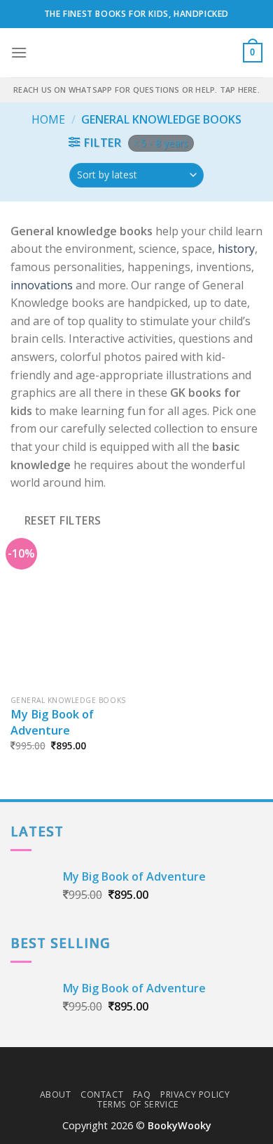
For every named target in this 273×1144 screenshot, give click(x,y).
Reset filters (63, 520)
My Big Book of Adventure (52, 722)
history (236, 248)
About (55, 1094)
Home (48, 119)
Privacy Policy (195, 1094)
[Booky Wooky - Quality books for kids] (136, 53)
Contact (101, 1094)
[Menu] (18, 52)
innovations (41, 285)
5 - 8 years (164, 143)
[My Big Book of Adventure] (70, 616)
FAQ (142, 1094)
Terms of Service (138, 1104)
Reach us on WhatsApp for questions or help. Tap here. (136, 89)
